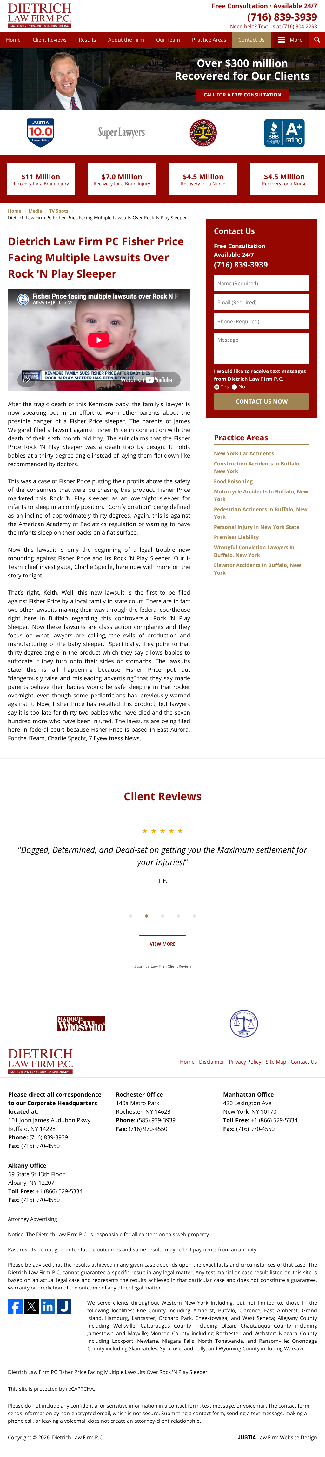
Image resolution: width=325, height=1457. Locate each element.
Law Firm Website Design (277, 1437)
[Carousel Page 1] (131, 916)
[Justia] (64, 1306)
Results (87, 39)
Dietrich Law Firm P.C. (78, 1437)
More (296, 39)
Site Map (276, 1061)
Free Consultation (240, 6)
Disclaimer (211, 1061)
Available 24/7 (295, 6)
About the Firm (126, 39)
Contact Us (251, 39)
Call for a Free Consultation (242, 94)
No (241, 386)
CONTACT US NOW (262, 401)
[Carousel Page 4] (178, 916)
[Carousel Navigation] (162, 915)
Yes (225, 386)
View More (163, 944)
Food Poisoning (233, 481)
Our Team (168, 39)
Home (13, 39)
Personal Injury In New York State (256, 527)
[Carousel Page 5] (194, 916)
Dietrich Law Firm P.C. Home (39, 15)
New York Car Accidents (244, 453)
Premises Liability (236, 537)
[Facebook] (15, 1306)
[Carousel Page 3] (162, 916)
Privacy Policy (245, 1061)
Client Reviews (50, 39)
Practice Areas (209, 39)
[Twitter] (31, 1306)
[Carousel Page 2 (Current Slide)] (147, 916)
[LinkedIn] (48, 1306)
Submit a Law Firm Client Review (162, 966)
